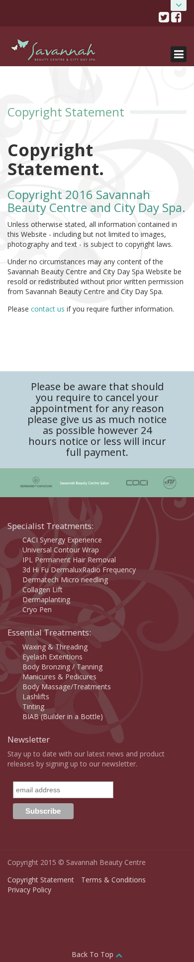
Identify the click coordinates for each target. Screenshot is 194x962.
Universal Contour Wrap (60, 549)
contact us (48, 309)
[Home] (53, 51)
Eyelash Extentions (52, 656)
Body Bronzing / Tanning (62, 666)
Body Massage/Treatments (66, 686)
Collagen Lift (42, 589)
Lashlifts (35, 696)
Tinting (33, 706)
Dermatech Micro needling (65, 579)
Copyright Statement (40, 879)
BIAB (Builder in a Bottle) (62, 716)
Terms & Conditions (113, 879)
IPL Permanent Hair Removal (69, 559)
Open (179, 5)
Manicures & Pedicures (59, 676)
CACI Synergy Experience (62, 539)
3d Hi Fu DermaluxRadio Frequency (79, 569)
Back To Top (93, 954)
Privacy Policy (29, 889)
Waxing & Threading (55, 646)
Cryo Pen (37, 609)
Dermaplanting (46, 599)
